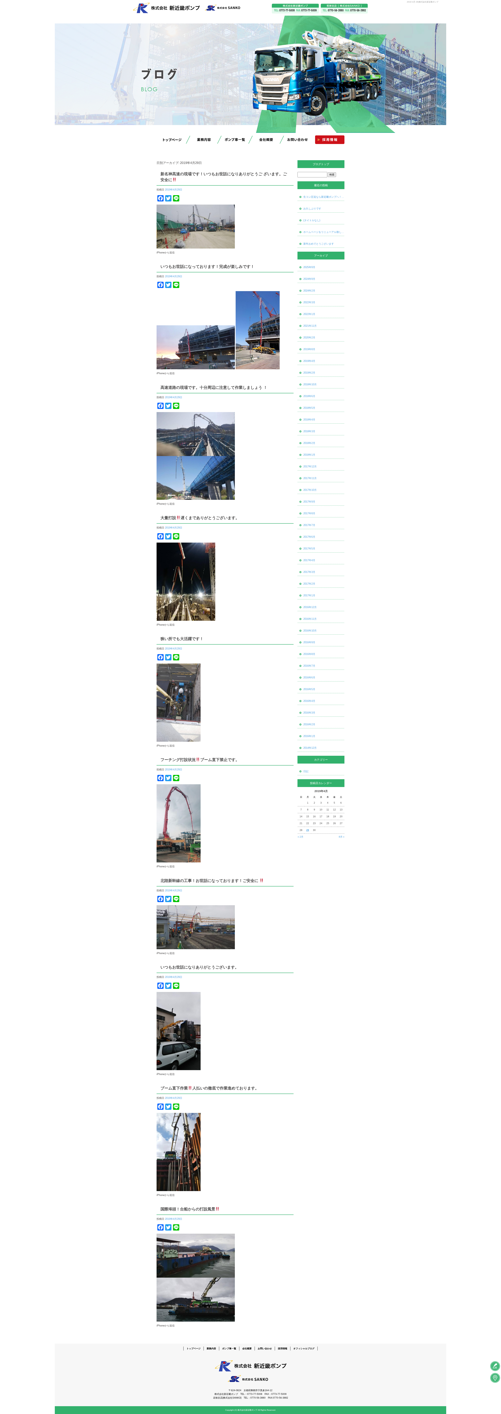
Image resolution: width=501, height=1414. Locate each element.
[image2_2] (196, 453)
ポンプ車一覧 (234, 140)
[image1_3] (179, 1067)
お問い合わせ (297, 140)
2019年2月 (309, 372)
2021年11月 (310, 325)
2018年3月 (309, 431)
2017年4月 (309, 560)
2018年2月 (309, 443)
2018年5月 (309, 407)
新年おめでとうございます (318, 243)
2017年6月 (309, 536)
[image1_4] (196, 946)
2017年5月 (309, 548)
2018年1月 (309, 454)
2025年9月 (309, 267)
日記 (305, 771)
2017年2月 (309, 583)
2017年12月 (310, 466)
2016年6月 (309, 677)
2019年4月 (309, 361)
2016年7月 (309, 665)
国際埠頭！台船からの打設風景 (187, 1209)
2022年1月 (309, 314)
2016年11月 (310, 618)
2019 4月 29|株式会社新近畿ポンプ (422, 2)
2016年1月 (309, 736)
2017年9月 (309, 501)
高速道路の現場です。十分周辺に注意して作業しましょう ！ (213, 387)
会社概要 (266, 140)
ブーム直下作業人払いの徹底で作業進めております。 (209, 1088)
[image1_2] (179, 1188)
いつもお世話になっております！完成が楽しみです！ (207, 266)
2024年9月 (309, 278)
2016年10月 (310, 630)
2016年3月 (309, 712)
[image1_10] (196, 246)
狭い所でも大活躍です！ (182, 639)
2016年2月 (309, 724)
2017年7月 (309, 525)
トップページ (172, 140)
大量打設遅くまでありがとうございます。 (199, 518)
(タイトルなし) (311, 220)
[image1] (196, 1319)
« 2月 (300, 836)
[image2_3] (196, 367)
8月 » (341, 836)
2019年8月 (309, 349)
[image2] (196, 1275)
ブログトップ (321, 164)
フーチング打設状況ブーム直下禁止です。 (199, 760)
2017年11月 (310, 478)
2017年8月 (309, 513)
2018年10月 (310, 384)
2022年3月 (309, 302)
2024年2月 (309, 290)
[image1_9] (258, 367)
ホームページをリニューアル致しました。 (323, 232)
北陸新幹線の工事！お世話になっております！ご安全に (210, 880)
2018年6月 (309, 396)
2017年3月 (309, 572)
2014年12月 (310, 747)
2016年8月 (309, 654)
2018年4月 (309, 419)
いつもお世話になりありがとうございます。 (199, 967)
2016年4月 (309, 700)
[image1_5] (179, 860)
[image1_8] (196, 497)
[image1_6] (179, 739)
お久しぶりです (312, 208)
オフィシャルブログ (303, 1348)
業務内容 (203, 140)
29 (307, 830)
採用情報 (328, 140)
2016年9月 (309, 642)
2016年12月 (310, 607)
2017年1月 (309, 595)
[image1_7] (186, 618)
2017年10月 (310, 489)
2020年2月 (309, 337)
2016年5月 (309, 689)
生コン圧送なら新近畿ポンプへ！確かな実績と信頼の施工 (323, 196)
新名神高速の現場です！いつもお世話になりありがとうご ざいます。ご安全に (223, 177)
